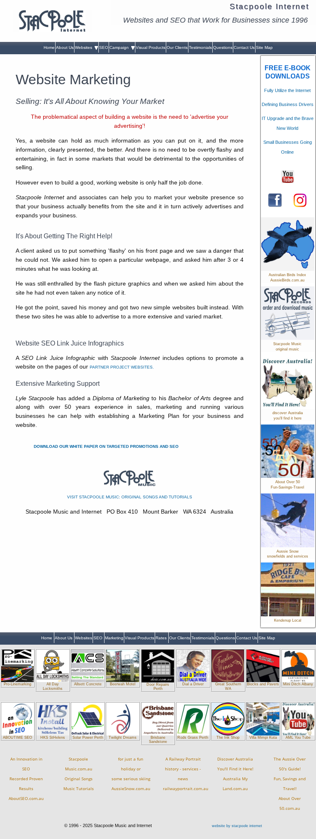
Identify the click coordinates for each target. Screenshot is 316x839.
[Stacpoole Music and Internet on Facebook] (275, 199)
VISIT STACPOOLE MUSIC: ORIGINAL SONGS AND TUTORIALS (129, 497)
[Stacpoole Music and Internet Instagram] (300, 199)
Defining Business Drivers (288, 104)
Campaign (120, 47)
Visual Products (150, 47)
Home (49, 47)
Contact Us (244, 47)
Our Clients (177, 47)
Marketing (114, 638)
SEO (103, 47)
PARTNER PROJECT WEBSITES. (122, 367)
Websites (85, 47)
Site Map (264, 47)
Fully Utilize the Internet (287, 90)
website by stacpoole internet (237, 826)
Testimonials (200, 47)
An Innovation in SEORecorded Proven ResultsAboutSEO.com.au (26, 778)
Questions (222, 47)
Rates (162, 638)
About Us (65, 47)
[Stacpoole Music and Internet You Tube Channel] (288, 176)
